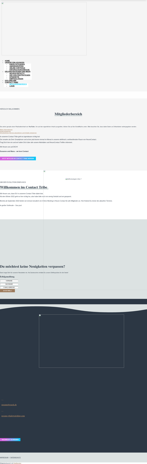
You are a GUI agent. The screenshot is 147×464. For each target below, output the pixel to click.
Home (7, 61)
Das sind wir (10, 80)
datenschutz (15, 457)
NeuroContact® (17, 73)
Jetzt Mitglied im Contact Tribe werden (18, 158)
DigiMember (17, 463)
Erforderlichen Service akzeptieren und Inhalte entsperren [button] (18, 133)
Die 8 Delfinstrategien (20, 75)
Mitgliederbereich (18, 84)
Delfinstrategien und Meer (17, 71)
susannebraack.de (9, 404)
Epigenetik (14, 77)
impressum (4, 457)
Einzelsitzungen (17, 64)
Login (12, 86)
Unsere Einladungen (14, 62)
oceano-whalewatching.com (13, 415)
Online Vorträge (17, 68)
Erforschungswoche (20, 70)
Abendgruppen (17, 66)
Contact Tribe (11, 82)
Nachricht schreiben (10, 439)
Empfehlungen (16, 79)
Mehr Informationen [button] (6, 129)
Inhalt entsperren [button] (5, 131)
